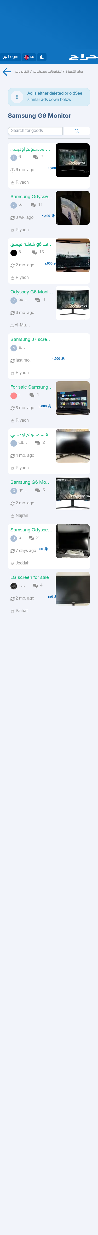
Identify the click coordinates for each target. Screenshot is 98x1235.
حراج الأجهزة (74, 71)
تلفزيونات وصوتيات (47, 71)
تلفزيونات (22, 71)
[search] (77, 131)
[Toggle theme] (42, 57)
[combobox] (35, 131)
